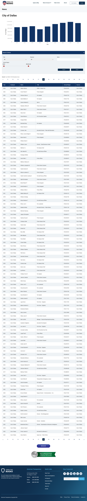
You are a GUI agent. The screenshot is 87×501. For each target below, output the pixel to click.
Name (58, 57)
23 (69, 79)
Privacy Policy (67, 497)
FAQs (61, 497)
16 (33, 79)
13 (17, 79)
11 (7, 79)
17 (38, 79)
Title (38, 84)
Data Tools (47, 473)
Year (4, 57)
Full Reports (47, 478)
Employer (32, 57)
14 (23, 79)
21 (58, 79)
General (28, 477)
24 (74, 79)
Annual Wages (6, 62)
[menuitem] (36, 3)
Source (78, 84)
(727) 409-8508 (35, 479)
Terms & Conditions (75, 497)
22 (64, 79)
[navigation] (50, 3)
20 (53, 79)
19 (48, 79)
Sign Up (81, 478)
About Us (47, 486)
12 (12, 79)
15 (28, 79)
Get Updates (74, 3)
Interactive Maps (48, 481)
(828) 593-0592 (35, 477)
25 (79, 79)
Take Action (47, 483)
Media (28, 479)
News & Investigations (50, 475)
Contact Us (83, 497)
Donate (81, 3)
